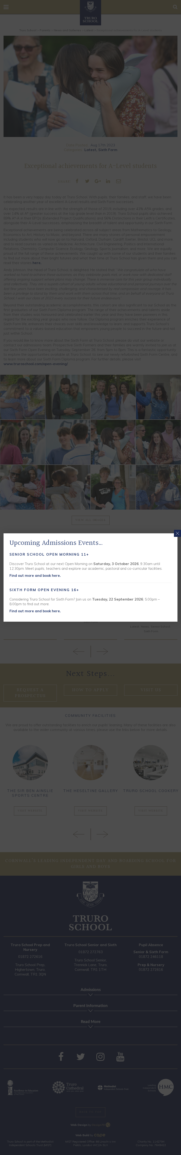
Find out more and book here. (35, 575)
